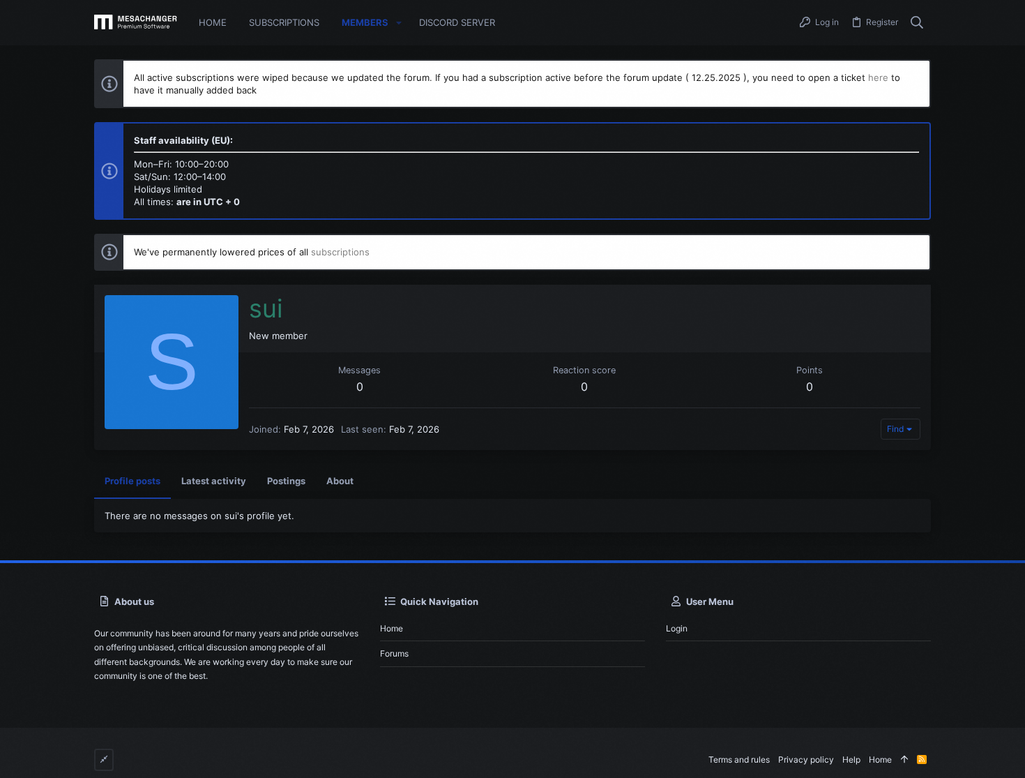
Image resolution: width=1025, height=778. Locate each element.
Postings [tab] (286, 480)
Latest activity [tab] (213, 480)
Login (677, 628)
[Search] (917, 23)
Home (391, 628)
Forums (394, 653)
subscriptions (340, 251)
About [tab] (340, 480)
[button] (399, 22)
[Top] (904, 760)
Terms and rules (739, 759)
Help (851, 759)
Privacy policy (806, 759)
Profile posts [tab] (132, 480)
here (878, 77)
